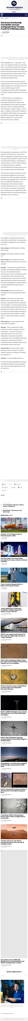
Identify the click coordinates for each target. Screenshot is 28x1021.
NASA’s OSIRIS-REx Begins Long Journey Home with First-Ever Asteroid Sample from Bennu (14, 713)
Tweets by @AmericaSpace (7, 1013)
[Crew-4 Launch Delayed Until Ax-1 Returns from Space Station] (14, 575)
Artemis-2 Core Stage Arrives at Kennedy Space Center (11, 535)
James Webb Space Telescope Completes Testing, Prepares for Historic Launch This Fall (11, 610)
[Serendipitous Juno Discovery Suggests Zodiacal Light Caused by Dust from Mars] (14, 754)
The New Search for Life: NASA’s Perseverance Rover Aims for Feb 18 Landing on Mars (12, 842)
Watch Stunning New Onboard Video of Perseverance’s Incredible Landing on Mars (14, 790)
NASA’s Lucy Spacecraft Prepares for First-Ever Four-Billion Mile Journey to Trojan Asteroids (13, 635)
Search (25, 975)
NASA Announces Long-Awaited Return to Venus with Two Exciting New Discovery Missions (14, 687)
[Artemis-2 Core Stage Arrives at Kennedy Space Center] (14, 525)
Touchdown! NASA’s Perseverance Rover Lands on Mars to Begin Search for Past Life (13, 816)
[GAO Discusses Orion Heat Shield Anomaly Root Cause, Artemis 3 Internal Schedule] (14, 549)
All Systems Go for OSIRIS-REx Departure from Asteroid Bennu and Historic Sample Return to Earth (12, 961)
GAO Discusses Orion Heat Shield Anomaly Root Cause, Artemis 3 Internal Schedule (14, 559)
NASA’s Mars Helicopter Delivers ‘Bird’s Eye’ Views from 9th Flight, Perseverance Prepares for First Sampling (14, 661)
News (11, 515)
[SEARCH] (26, 15)
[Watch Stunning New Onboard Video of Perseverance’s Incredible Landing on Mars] (14, 780)
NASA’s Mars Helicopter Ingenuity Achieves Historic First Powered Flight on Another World (14, 739)
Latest (14, 12)
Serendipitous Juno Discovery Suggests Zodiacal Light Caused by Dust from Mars (14, 765)
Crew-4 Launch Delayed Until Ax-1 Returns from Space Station (12, 585)
